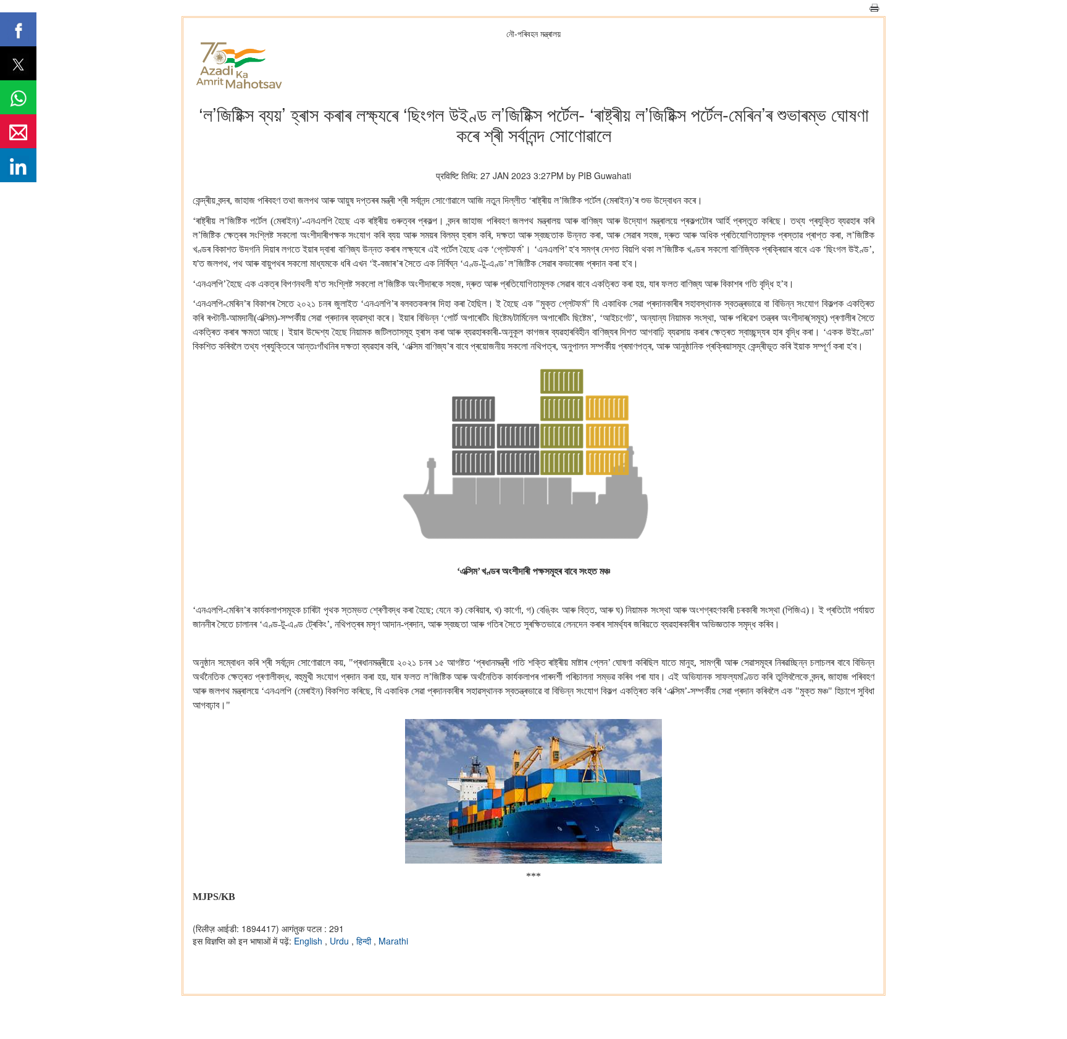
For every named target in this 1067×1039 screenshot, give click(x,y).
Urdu (340, 941)
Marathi (393, 941)
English (309, 941)
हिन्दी (365, 941)
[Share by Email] (18, 131)
